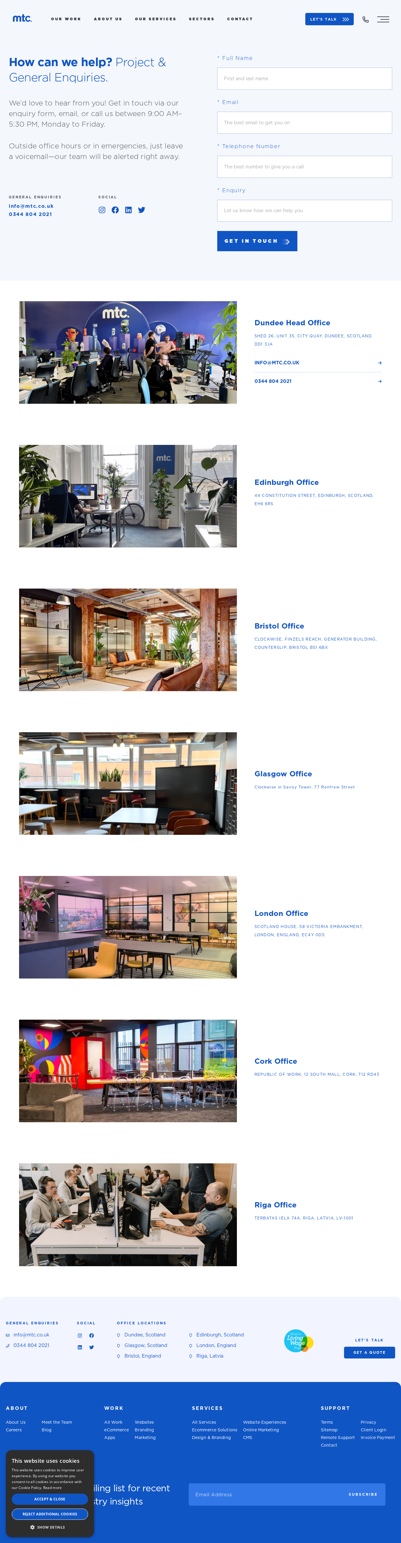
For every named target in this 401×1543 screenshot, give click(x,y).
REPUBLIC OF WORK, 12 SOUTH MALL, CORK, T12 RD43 (317, 1074)
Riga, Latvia (209, 1356)
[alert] (50, 1493)
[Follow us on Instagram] (102, 210)
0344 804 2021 (30, 214)
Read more (52, 1487)
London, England (216, 1345)
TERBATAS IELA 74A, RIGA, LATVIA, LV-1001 (304, 1218)
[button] (50, 1527)
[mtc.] (22, 19)
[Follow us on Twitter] (141, 210)
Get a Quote (369, 1352)
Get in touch (251, 241)
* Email (228, 102)
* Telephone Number (249, 146)
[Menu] (383, 19)
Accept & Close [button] (49, 1499)
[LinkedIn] (128, 210)
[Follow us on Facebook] (115, 210)
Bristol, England (142, 1356)
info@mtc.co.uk (31, 206)
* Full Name (235, 58)
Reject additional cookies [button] (50, 1514)
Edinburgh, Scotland (220, 1335)
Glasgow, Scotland (145, 1345)
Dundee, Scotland (145, 1335)
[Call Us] (365, 20)
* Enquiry (231, 190)
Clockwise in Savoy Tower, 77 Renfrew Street (305, 787)
